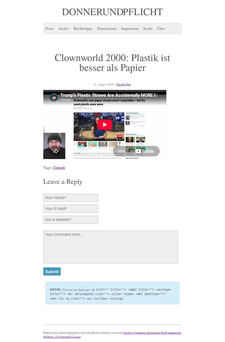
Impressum (130, 28)
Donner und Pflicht (112, 11)
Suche (148, 28)
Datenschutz (107, 28)
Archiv (63, 28)
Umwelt (59, 167)
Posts (49, 28)
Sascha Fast (123, 84)
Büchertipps (83, 28)
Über (161, 28)
